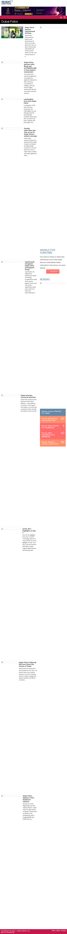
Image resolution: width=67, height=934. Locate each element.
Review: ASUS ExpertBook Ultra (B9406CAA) (48, 435)
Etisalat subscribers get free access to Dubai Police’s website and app (30, 132)
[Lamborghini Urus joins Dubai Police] (11, 104)
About (58, 930)
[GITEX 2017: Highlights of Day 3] (11, 593)
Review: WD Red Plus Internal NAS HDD (49, 419)
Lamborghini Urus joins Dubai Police (30, 101)
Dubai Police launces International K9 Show (30, 30)
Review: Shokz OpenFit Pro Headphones (50, 427)
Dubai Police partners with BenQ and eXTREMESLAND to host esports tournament (30, 67)
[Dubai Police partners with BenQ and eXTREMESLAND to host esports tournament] (11, 67)
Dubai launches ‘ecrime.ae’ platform (28, 396)
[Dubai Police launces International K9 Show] (12, 32)
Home (53, 930)
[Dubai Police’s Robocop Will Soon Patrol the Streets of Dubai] (9, 726)
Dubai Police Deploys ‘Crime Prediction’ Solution (28, 799)
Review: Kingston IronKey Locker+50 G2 (50, 443)
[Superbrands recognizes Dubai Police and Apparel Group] (12, 326)
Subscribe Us (54, 271)
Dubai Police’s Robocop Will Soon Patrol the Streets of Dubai (27, 664)
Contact (63, 930)
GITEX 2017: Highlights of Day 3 (29, 531)
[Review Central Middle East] (7, 4)
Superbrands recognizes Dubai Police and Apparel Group (29, 266)
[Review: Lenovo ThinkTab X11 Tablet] (53, 347)
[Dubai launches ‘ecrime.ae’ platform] (10, 459)
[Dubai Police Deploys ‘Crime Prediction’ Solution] (11, 860)
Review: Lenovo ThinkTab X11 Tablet (51, 412)
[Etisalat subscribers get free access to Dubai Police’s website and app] (11, 192)
